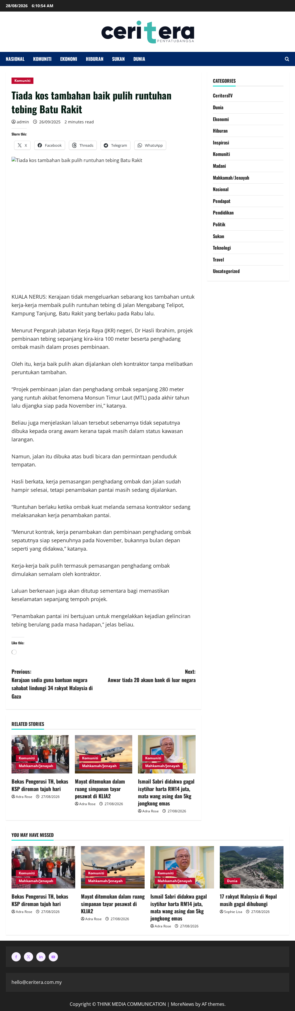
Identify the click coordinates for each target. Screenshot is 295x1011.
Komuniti (42, 58)
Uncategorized (226, 271)
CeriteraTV (222, 95)
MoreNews (182, 1004)
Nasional (15, 58)
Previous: (52, 684)
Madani (219, 165)
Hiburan (94, 58)
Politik (219, 224)
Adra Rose (24, 796)
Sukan (118, 58)
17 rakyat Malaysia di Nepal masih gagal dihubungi (248, 900)
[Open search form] (287, 59)
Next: (151, 676)
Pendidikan (223, 212)
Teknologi (222, 247)
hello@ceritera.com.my (37, 982)
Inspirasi (221, 142)
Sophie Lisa (233, 911)
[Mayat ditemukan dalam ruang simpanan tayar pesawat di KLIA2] (113, 867)
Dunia (139, 58)
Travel (218, 259)
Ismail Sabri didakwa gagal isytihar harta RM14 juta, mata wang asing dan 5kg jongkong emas (166, 792)
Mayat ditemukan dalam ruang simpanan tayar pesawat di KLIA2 (100, 788)
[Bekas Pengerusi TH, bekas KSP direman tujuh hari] (43, 867)
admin (23, 122)
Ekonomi (68, 58)
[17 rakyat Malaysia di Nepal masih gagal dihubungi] (251, 867)
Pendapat (221, 200)
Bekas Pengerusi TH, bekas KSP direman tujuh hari (40, 784)
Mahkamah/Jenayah (36, 765)
